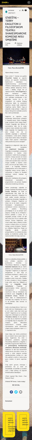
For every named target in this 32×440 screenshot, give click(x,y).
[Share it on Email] (20, 393)
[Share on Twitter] (16, 393)
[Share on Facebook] (11, 393)
